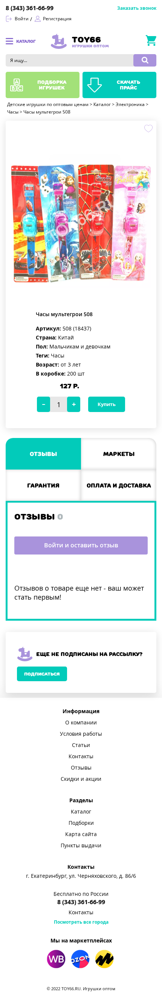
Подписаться (42, 674)
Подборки (81, 823)
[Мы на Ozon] (80, 959)
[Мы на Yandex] (104, 959)
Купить (107, 404)
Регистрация (57, 18)
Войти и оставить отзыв (81, 545)
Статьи (81, 745)
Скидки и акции (81, 779)
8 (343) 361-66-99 (29, 8)
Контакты (81, 756)
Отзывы (81, 768)
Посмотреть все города (81, 922)
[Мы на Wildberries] (56, 959)
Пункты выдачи (81, 845)
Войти (22, 18)
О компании (81, 723)
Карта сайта (81, 834)
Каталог (81, 812)
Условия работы (81, 734)
